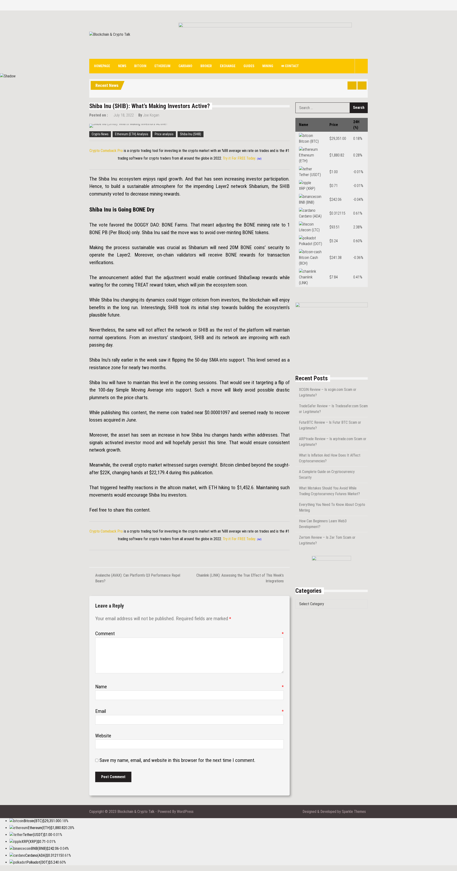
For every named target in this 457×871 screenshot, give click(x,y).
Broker (206, 66)
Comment (189, 633)
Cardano (185, 66)
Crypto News (100, 134)
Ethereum (162, 66)
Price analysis (164, 134)
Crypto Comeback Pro (106, 150)
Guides (248, 66)
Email (189, 711)
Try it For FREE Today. (239, 158)
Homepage (102, 66)
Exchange (227, 66)
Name (189, 687)
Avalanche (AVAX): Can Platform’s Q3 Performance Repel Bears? (137, 578)
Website (103, 736)
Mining (267, 66)
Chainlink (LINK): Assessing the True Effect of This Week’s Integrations (240, 578)
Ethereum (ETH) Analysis (131, 134)
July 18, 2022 (124, 115)
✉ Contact (290, 66)
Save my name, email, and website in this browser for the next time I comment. (177, 760)
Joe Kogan (151, 115)
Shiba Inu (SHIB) (190, 134)
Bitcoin (140, 66)
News (122, 66)
